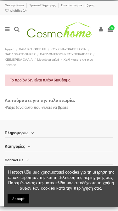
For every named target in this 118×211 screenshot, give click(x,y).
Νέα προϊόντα (15, 5)
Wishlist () (18, 11)
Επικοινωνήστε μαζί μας (77, 5)
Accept (18, 199)
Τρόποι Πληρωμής (42, 5)
